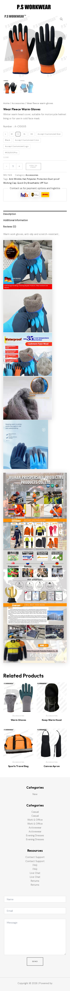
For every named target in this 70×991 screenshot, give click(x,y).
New (35, 794)
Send (35, 961)
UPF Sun (44, 183)
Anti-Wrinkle (15, 179)
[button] (61, 19)
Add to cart (33, 166)
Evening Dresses (35, 835)
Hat (24, 179)
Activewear (35, 827)
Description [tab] (9, 214)
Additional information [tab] (15, 220)
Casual (35, 812)
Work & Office (35, 819)
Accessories (18, 103)
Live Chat (35, 873)
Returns (35, 881)
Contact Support (35, 857)
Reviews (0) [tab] (9, 226)
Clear (6, 157)
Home (6, 103)
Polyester (31, 179)
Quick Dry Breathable (28, 183)
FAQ (35, 865)
